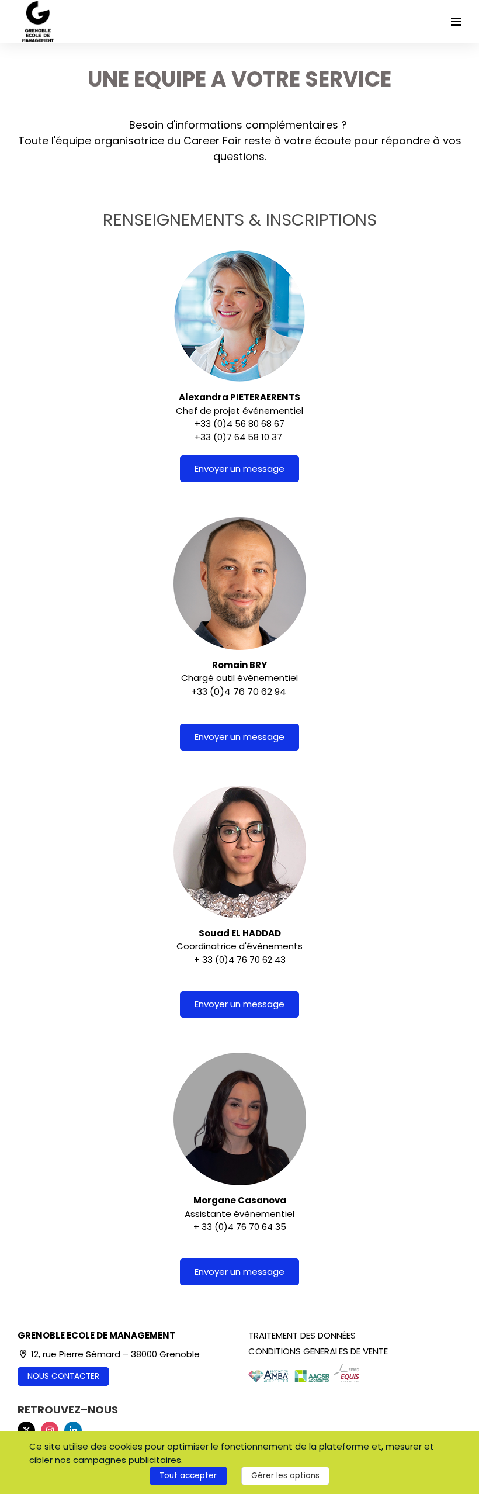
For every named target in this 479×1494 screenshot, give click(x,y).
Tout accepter (188, 1475)
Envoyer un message (239, 468)
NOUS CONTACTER (63, 1376)
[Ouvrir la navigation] (456, 21)
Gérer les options (285, 1475)
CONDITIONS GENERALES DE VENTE (318, 1351)
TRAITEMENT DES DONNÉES (302, 1335)
